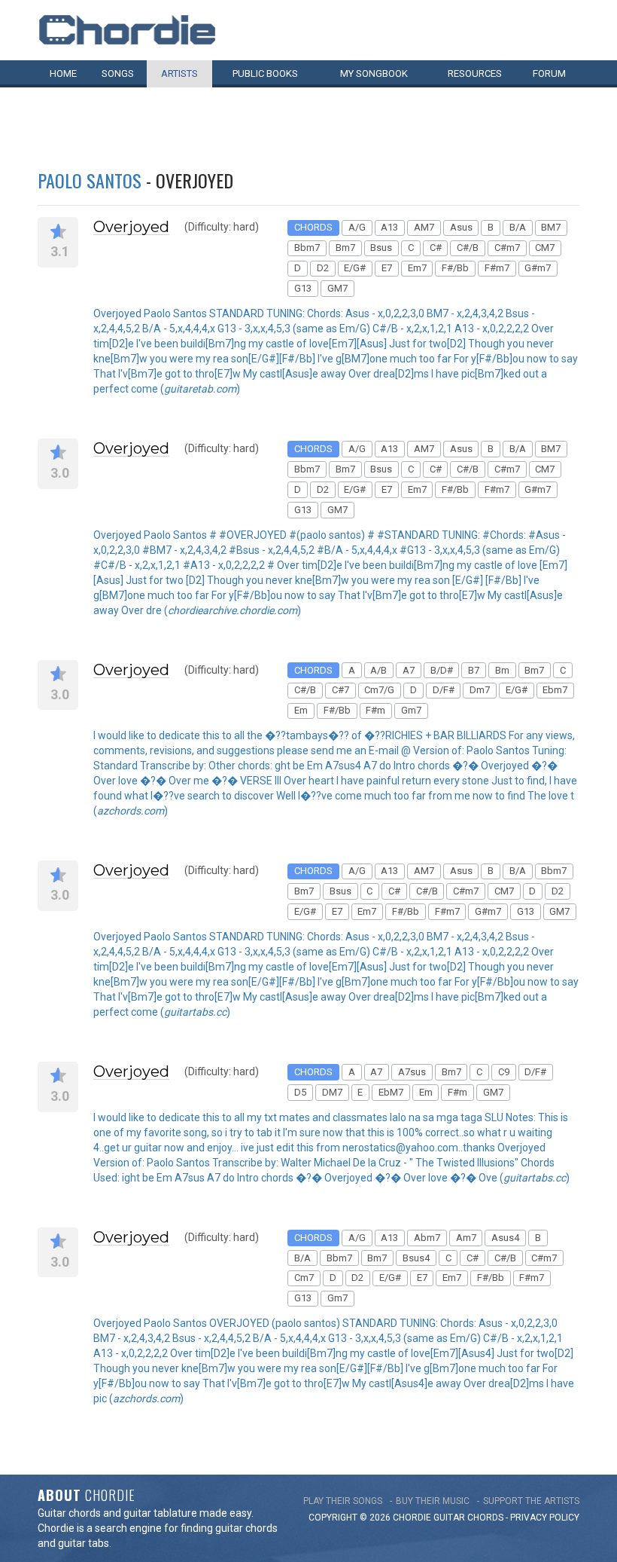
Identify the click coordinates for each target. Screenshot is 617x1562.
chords (485, 1517)
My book (374, 73)
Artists (179, 73)
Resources (475, 73)
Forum (549, 73)
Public (265, 73)
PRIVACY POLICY (544, 1517)
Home (63, 73)
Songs (118, 73)
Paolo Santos (89, 180)
